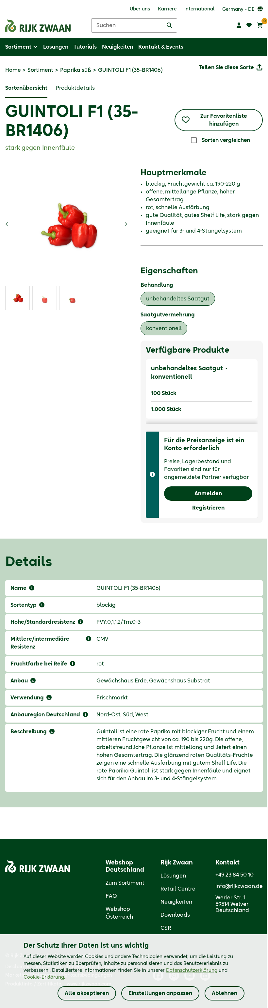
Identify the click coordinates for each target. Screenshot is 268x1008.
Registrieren (208, 508)
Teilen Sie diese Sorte (226, 67)
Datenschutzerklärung (191, 970)
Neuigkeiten (176, 902)
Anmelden (208, 493)
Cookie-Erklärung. (44, 977)
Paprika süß (75, 70)
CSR (165, 928)
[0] (260, 25)
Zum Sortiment (125, 883)
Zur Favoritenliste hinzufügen (223, 120)
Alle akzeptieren (87, 993)
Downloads (175, 915)
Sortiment (40, 70)
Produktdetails (75, 88)
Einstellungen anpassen (160, 993)
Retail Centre (177, 889)
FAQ (111, 896)
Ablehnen (224, 993)
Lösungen (173, 875)
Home (13, 70)
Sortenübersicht (26, 88)
